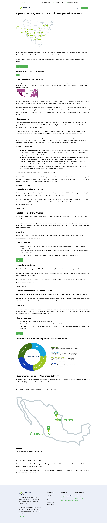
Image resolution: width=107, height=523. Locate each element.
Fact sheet (19, 394)
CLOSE (19, 261)
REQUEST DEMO (22, 67)
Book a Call (19, 483)
